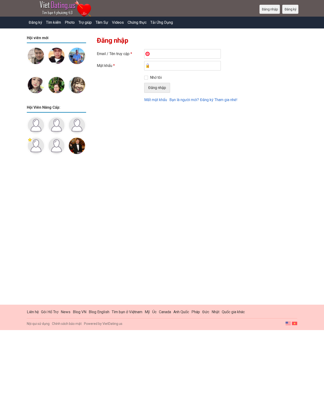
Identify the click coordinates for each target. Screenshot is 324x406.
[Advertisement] (56, 233)
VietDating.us (112, 324)
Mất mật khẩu (155, 100)
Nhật (215, 312)
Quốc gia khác (233, 312)
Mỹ (147, 312)
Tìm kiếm (53, 22)
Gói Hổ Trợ (49, 312)
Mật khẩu (106, 65)
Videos (118, 22)
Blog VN (79, 312)
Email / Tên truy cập (114, 53)
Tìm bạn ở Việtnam (127, 312)
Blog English (99, 312)
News (65, 312)
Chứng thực (137, 22)
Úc (154, 312)
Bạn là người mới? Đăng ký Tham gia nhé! (203, 100)
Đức (205, 312)
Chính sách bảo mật (67, 324)
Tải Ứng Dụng (161, 22)
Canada (165, 312)
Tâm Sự (102, 22)
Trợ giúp (85, 22)
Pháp (195, 312)
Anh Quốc (181, 312)
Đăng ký (35, 22)
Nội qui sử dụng (38, 324)
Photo (70, 22)
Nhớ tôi (156, 77)
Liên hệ (33, 312)
